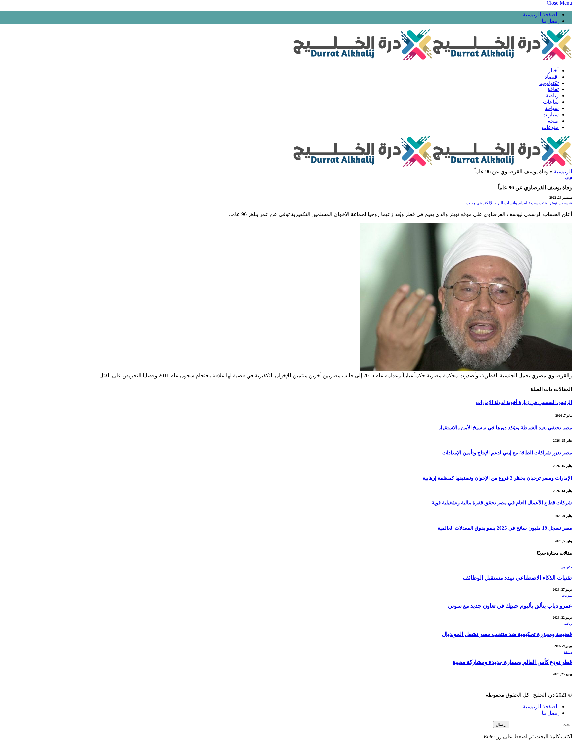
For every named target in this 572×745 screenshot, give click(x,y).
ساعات (551, 102)
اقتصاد (552, 77)
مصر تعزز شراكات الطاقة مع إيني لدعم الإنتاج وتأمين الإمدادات (507, 452)
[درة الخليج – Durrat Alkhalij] (432, 59)
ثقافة (553, 89)
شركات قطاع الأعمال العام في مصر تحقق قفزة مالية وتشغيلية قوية (502, 502)
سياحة (552, 108)
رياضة (552, 95)
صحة (553, 121)
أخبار (553, 70)
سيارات (550, 114)
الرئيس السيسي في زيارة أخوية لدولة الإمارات (524, 402)
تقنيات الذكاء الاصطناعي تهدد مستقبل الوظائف (517, 578)
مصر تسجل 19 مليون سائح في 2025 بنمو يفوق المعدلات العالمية (505, 528)
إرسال (501, 724)
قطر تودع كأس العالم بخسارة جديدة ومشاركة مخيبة (512, 662)
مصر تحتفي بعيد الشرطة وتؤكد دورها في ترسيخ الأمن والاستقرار (505, 427)
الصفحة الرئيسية (541, 14)
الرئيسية (563, 171)
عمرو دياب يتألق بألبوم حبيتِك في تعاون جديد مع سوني (510, 606)
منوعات (550, 127)
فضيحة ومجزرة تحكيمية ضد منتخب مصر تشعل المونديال (507, 634)
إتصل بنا (550, 21)
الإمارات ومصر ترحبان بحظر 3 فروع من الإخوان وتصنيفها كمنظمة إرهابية (497, 478)
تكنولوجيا (549, 83)
